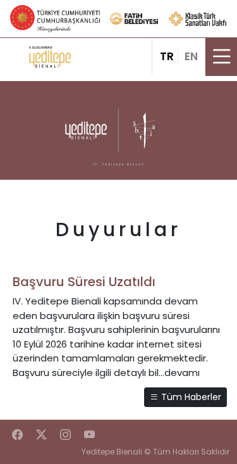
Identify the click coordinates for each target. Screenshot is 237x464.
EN (191, 56)
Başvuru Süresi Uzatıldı (84, 282)
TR (167, 56)
